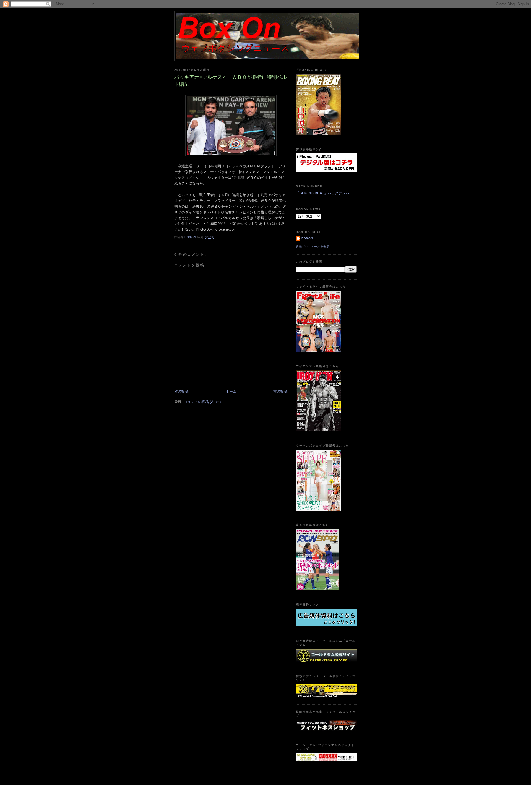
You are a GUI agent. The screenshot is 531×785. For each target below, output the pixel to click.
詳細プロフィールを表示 (312, 246)
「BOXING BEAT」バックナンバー (324, 193)
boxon (307, 238)
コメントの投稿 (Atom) (202, 402)
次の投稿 (181, 391)
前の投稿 (280, 391)
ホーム (231, 391)
